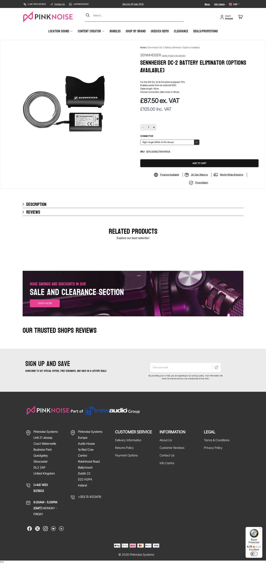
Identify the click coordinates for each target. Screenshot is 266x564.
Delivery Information (128, 440)
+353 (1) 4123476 (89, 497)
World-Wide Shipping (231, 174)
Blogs (207, 4)
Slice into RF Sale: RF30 (133, 4)
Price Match (201, 182)
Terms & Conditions (216, 440)
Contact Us (59, 4)
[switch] (254, 554)
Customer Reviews (172, 448)
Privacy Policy (213, 448)
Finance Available (169, 174)
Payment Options (126, 455)
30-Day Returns (199, 174)
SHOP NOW (45, 303)
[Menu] (260, 529)
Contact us (167, 455)
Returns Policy (124, 448)
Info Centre (219, 4)
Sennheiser (162, 55)
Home (143, 47)
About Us (166, 440)
